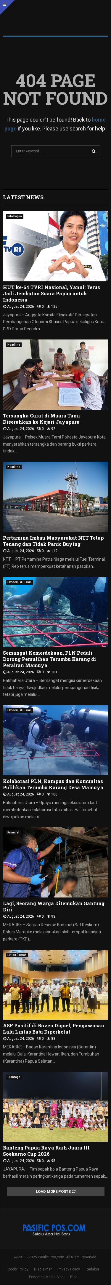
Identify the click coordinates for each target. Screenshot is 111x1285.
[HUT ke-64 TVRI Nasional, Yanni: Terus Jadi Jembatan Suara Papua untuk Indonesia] (55, 246)
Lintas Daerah (17, 954)
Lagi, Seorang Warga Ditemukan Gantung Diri (53, 906)
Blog (74, 1277)
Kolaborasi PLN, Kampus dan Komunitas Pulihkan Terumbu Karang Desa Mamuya (53, 784)
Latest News (23, 197)
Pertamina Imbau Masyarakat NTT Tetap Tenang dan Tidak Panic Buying (53, 541)
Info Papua (14, 216)
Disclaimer (43, 1269)
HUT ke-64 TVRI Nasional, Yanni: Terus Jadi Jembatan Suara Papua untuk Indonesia (51, 293)
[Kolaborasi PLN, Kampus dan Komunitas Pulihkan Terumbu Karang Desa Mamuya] (55, 740)
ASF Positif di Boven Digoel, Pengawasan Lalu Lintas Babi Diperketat (53, 1028)
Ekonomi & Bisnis (19, 582)
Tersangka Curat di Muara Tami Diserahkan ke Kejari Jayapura (41, 418)
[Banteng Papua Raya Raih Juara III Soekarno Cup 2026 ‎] (55, 1107)
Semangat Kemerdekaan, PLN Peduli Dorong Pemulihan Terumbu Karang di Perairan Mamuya (49, 659)
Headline (13, 344)
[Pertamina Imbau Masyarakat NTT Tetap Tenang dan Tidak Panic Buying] (55, 497)
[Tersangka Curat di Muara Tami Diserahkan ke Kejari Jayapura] (55, 374)
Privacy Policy (68, 1269)
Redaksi (92, 1269)
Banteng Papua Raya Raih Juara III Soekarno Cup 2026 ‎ (46, 1150)
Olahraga (13, 1077)
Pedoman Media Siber (47, 1277)
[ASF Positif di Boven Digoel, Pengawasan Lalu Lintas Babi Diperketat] (55, 985)
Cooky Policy (18, 1269)
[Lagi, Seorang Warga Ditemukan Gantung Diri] (55, 862)
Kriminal (13, 832)
